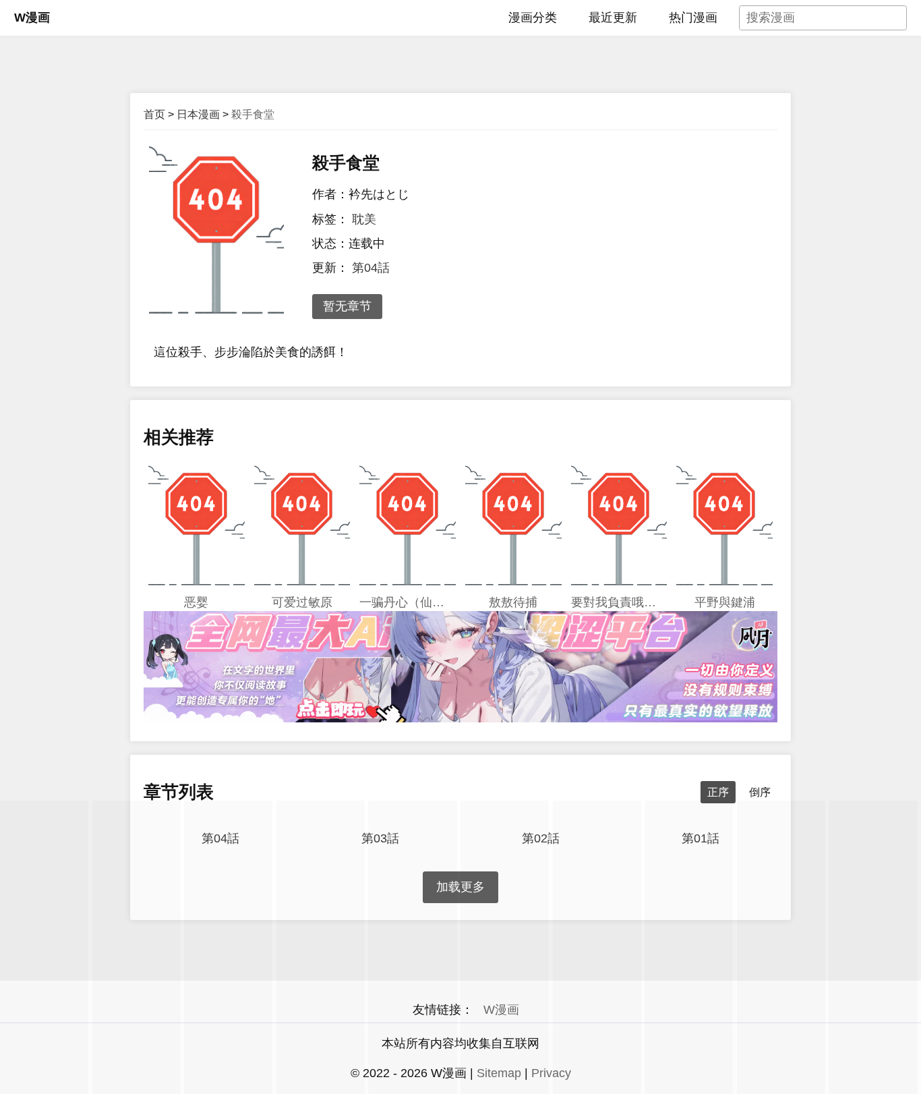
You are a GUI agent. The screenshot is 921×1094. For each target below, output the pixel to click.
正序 (718, 792)
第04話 (371, 268)
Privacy (551, 1073)
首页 (154, 114)
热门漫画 (693, 17)
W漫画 (32, 17)
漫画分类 (532, 17)
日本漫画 (198, 114)
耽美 (364, 219)
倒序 (760, 792)
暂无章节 (347, 306)
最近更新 (613, 17)
